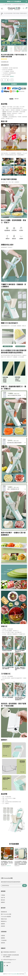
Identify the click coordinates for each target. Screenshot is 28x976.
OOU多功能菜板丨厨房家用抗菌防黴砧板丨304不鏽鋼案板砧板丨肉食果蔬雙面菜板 (21, 863)
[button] (4, 59)
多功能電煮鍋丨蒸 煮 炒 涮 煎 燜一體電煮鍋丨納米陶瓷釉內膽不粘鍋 (7, 863)
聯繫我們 (3, 902)
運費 (2, 65)
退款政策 (3, 926)
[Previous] (3, 28)
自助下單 (3, 897)
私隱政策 (3, 935)
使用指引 (12, 76)
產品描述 (11, 98)
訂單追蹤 (3, 895)
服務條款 (3, 923)
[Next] (25, 28)
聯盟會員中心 (4, 921)
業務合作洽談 (4, 919)
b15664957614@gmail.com (19, 4)
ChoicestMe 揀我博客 (6, 916)
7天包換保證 (3, 940)
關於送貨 (16, 98)
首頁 (2, 13)
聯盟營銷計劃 (4, 911)
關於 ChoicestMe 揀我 (6, 914)
